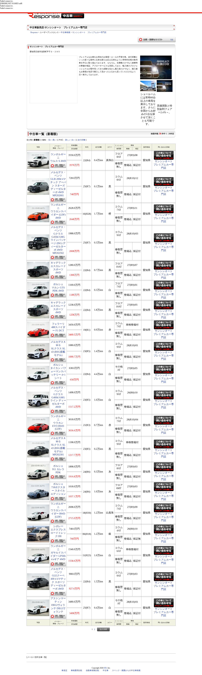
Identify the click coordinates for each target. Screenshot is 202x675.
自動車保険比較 (92, 670)
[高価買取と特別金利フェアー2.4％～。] (164, 91)
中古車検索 (65, 32)
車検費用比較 (76, 670)
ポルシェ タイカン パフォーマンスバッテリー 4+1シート (58, 371)
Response (34, 32)
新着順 (36, 140)
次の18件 (103, 629)
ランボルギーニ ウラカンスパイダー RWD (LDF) (58, 510)
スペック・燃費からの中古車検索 (126, 670)
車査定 (64, 670)
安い (50, 140)
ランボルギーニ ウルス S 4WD (58, 157)
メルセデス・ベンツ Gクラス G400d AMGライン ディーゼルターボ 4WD (58, 397)
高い (54, 140)
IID (105, 668)
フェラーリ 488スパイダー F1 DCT (58, 327)
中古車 (105, 670)
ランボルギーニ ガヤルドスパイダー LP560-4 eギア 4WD (58, 553)
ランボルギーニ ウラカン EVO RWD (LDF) (58, 422)
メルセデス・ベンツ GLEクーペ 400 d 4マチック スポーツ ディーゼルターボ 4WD (58, 578)
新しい (68, 140)
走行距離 (81, 140)
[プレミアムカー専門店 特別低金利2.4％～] (156, 79)
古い (73, 140)
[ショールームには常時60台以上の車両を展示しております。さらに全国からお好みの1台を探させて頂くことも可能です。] (148, 91)
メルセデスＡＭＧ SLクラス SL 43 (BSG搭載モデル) (58, 348)
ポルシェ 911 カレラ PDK (58, 469)
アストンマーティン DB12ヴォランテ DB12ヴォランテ (58, 605)
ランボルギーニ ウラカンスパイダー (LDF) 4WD (58, 211)
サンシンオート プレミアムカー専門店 (89, 32)
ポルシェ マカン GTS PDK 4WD (58, 287)
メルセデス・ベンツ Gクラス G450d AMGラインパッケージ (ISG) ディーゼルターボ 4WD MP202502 (58, 240)
